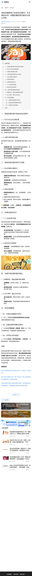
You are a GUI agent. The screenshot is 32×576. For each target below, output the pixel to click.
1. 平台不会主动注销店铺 (12, 69)
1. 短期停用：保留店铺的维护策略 (14, 92)
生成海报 (6, 400)
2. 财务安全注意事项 (11, 87)
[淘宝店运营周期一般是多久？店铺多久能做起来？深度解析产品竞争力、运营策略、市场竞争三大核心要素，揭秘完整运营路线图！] (6, 449)
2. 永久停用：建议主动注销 (13, 95)
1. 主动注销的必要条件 (11, 77)
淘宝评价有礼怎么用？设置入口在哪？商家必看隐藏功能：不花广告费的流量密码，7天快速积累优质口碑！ (20, 441)
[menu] (29, 2)
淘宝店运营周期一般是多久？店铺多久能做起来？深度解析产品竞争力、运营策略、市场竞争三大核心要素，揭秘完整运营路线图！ (20, 449)
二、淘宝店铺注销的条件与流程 (13, 74)
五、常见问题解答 (9, 97)
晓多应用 (22, 574)
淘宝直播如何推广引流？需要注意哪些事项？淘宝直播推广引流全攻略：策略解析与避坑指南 (20, 458)
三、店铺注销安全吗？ (10, 82)
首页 (2, 7)
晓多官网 (16, 574)
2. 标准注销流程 (10, 79)
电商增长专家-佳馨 (5, 21)
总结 (6, 107)
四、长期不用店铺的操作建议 (12, 89)
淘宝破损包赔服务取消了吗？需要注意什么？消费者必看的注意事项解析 (20, 433)
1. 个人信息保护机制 (11, 84)
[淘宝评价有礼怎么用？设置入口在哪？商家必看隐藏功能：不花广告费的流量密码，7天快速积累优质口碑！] (6, 441)
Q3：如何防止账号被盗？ (12, 105)
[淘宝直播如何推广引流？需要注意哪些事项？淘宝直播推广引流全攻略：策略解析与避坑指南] (6, 458)
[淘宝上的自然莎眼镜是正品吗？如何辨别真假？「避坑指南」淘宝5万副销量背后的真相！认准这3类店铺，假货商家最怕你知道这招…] (6, 466)
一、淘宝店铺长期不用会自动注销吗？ (14, 66)
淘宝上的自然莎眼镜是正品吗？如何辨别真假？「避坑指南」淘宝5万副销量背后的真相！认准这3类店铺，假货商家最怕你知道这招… (20, 466)
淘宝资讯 (23, 21)
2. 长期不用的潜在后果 (11, 71)
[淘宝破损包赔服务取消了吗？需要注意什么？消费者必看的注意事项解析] (6, 433)
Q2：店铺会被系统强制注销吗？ (14, 102)
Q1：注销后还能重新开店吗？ (13, 100)
